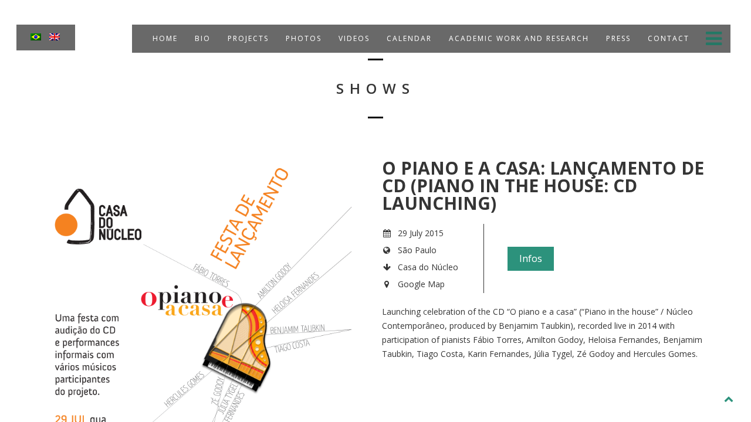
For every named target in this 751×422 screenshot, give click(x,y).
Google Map (421, 284)
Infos (530, 258)
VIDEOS (353, 38)
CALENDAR (408, 38)
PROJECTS (247, 38)
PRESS (617, 38)
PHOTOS (302, 38)
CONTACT (667, 38)
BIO (201, 38)
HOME (164, 38)
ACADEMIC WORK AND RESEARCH (517, 38)
